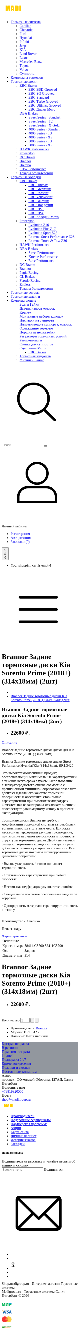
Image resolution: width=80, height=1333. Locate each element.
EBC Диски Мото (41, 109)
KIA (23, 50)
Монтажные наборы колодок (41, 316)
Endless (25, 284)
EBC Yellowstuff (40, 197)
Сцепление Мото (33, 348)
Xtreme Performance (43, 257)
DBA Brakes (29, 113)
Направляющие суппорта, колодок (46, 324)
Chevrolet (26, 30)
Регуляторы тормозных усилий (43, 336)
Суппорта (27, 73)
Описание (9, 742)
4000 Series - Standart (43, 129)
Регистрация (20, 534)
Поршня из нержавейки (38, 332)
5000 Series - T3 (40, 141)
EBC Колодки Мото (43, 217)
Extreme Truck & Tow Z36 (47, 241)
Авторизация (21, 538)
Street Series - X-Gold (44, 125)
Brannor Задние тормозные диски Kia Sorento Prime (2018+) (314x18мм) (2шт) (40, 698)
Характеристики (14, 936)
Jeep (23, 46)
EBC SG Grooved (41, 93)
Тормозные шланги (25, 296)
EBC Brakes (28, 85)
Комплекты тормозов (27, 77)
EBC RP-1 (36, 209)
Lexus (24, 57)
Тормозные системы (26, 22)
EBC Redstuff (38, 193)
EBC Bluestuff (38, 201)
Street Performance (41, 253)
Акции (16, 1128)
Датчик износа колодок (37, 308)
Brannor (25, 161)
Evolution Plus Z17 (42, 229)
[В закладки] (32, 1020)
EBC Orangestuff (40, 205)
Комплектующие (23, 300)
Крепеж (25, 312)
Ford (23, 34)
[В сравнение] (36, 1020)
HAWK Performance (34, 149)
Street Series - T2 (40, 121)
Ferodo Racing (30, 280)
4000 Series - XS (40, 137)
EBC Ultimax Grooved (44, 105)
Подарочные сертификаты (31, 1120)
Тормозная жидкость (35, 356)
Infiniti (24, 42)
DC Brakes (27, 157)
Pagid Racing (29, 272)
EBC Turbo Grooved (43, 101)
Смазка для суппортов (36, 344)
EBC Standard (38, 97)
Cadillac (25, 26)
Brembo (25, 165)
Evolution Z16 (38, 225)
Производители (22, 1116)
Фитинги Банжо (32, 360)
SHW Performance (33, 169)
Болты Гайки (29, 304)
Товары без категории (36, 173)
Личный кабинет (23, 1136)
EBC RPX (36, 213)
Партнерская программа (29, 1124)
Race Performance (41, 260)
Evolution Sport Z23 (42, 233)
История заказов (23, 1140)
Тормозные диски (24, 81)
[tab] (40, 743)
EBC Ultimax (38, 185)
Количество (11, 1020)
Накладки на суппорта (37, 320)
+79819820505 (12, 1091)
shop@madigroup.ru (16, 1099)
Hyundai (26, 38)
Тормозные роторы (25, 292)
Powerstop (27, 153)
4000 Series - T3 (40, 133)
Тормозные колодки (26, 177)
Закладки (18, 1144)
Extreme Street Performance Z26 (51, 237)
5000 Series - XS (40, 145)
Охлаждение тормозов (37, 328)
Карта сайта (20, 1132)
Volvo (24, 69)
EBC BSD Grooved (42, 89)
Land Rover (28, 54)
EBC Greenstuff (39, 189)
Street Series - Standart (44, 117)
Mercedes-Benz (31, 61)
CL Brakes (27, 276)
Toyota (24, 65)
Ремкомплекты (31, 340)
